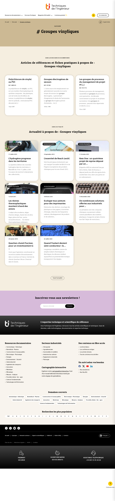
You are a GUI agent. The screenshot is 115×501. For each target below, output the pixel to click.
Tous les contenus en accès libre (89, 354)
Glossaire (14, 22)
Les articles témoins (86, 352)
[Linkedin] (91, 366)
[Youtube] (87, 366)
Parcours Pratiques (30, 15)
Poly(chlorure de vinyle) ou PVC (20, 80)
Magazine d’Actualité (44, 15)
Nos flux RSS (83, 372)
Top (8, 416)
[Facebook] (80, 366)
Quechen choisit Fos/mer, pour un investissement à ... (21, 246)
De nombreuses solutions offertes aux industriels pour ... (91, 203)
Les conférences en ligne (87, 349)
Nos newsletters (85, 370)
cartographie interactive (60, 371)
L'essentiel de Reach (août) (57, 159)
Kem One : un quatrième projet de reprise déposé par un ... (91, 161)
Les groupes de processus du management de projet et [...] (92, 82)
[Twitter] (83, 366)
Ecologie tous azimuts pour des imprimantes (55, 202)
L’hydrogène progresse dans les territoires (20, 160)
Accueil (7, 22)
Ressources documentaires (13, 15)
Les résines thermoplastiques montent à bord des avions (18, 205)
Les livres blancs (84, 347)
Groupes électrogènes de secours (56, 80)
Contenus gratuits (60, 15)
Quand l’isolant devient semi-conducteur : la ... (55, 244)
